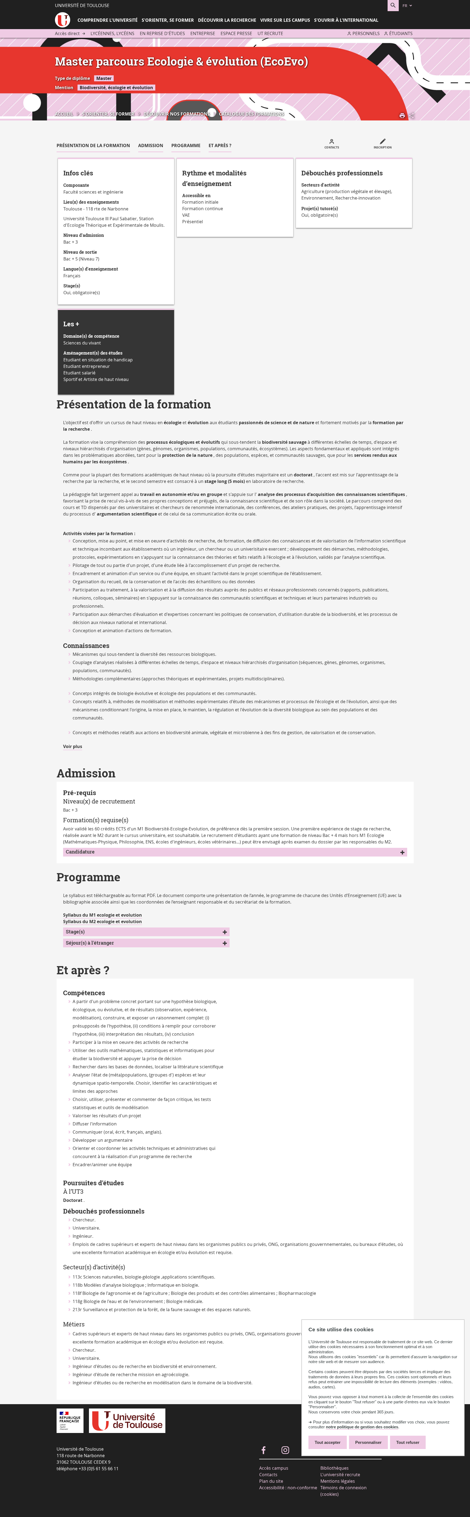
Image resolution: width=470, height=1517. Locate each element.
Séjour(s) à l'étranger (90, 942)
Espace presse (236, 33)
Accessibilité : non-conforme (288, 1488)
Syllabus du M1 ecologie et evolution (102, 915)
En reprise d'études (162, 33)
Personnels (366, 33)
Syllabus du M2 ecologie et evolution (102, 922)
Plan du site (271, 1481)
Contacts (268, 1475)
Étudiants (401, 33)
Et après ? (220, 145)
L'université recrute (340, 1475)
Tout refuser (407, 1442)
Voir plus (72, 746)
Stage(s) (75, 931)
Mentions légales (337, 1481)
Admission (150, 145)
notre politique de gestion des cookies (362, 1427)
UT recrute (270, 33)
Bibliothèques (334, 1468)
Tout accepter (328, 1442)
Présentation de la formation (93, 145)
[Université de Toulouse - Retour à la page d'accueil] (62, 20)
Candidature (80, 851)
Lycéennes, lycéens (112, 33)
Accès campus (273, 1468)
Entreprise (202, 33)
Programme (185, 145)
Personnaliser (368, 1442)
